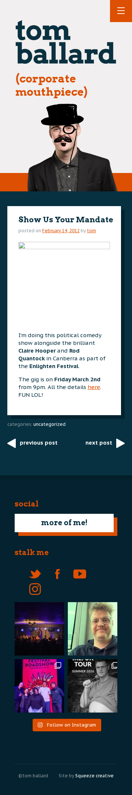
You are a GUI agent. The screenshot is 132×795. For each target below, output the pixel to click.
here (94, 387)
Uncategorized (49, 424)
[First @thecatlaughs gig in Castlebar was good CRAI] (37, 629)
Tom (91, 230)
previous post (39, 442)
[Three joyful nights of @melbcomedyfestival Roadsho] (37, 686)
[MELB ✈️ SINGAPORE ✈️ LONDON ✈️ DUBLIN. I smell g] (94, 629)
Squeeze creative (94, 775)
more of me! (64, 522)
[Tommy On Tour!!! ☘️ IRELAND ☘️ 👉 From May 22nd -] (94, 686)
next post (98, 442)
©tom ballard (33, 775)
